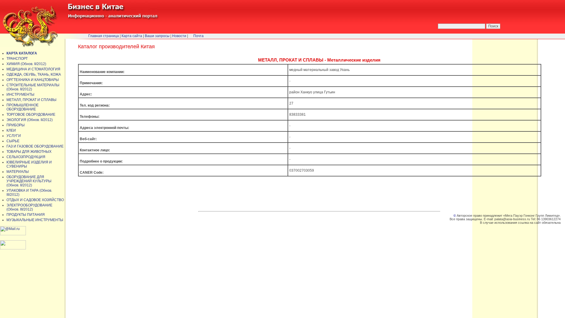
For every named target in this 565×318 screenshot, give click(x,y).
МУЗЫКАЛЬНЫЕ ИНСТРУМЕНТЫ (34, 220)
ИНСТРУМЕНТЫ (20, 94)
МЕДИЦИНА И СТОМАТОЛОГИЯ (33, 69)
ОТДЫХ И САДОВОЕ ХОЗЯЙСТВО (35, 200)
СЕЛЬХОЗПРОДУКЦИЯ (25, 157)
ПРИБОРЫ (15, 125)
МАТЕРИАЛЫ (17, 172)
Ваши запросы (157, 36)
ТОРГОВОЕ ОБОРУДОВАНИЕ (30, 114)
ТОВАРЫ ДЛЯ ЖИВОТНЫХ (28, 152)
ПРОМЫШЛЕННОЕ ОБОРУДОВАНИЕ (22, 107)
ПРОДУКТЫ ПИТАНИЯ (25, 215)
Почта (198, 36)
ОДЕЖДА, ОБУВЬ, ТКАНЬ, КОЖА (33, 74)
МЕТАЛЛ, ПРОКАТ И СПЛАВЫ (31, 100)
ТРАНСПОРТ (17, 59)
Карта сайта (132, 36)
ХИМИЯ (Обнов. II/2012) (26, 64)
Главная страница (103, 36)
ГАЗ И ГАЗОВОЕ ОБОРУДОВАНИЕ (35, 146)
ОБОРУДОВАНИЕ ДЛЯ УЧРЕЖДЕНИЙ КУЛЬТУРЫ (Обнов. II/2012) (28, 181)
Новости (179, 36)
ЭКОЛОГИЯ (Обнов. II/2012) (29, 120)
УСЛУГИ (13, 136)
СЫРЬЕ (12, 141)
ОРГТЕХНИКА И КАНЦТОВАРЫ (32, 80)
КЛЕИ (11, 130)
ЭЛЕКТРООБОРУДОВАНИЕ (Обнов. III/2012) (29, 207)
